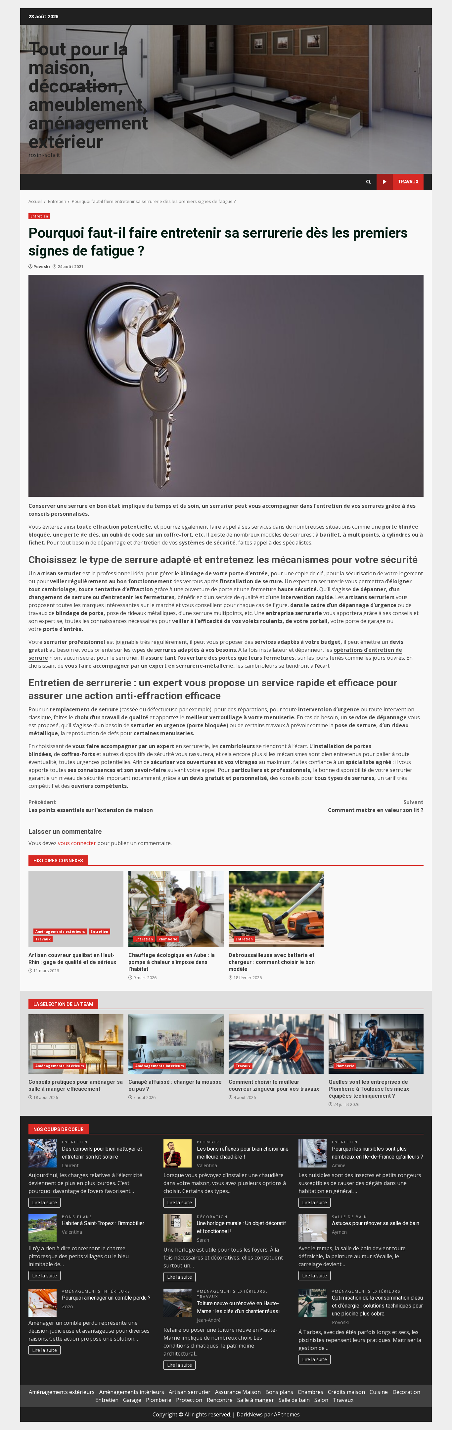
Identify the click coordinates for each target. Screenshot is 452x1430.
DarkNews (250, 1414)
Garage (132, 1400)
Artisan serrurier (189, 1392)
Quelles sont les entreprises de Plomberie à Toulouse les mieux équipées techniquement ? (376, 1044)
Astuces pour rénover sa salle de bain (375, 1223)
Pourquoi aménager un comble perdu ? (106, 1298)
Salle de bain (349, 1216)
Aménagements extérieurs (60, 931)
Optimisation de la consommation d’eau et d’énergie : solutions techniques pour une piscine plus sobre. (377, 1306)
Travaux (408, 181)
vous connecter (77, 843)
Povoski (41, 266)
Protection (189, 1400)
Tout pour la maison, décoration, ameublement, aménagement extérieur (88, 95)
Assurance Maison (238, 1392)
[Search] (368, 181)
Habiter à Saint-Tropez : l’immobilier (103, 1223)
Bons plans (77, 1216)
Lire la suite (44, 1202)
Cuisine (379, 1392)
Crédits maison (346, 1392)
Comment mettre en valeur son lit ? (376, 806)
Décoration (212, 1216)
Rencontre (220, 1400)
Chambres (310, 1392)
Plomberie (167, 939)
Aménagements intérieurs (59, 1066)
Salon (321, 1400)
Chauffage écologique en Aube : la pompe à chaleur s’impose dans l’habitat (175, 909)
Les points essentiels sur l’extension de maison (90, 806)
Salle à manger (255, 1400)
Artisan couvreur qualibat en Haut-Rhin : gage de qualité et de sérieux (75, 909)
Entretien (39, 216)
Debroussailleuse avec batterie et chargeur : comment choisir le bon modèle (276, 909)
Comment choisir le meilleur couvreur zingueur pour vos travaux (276, 1044)
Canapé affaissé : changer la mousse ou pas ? (175, 1044)
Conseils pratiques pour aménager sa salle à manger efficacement (75, 1044)
